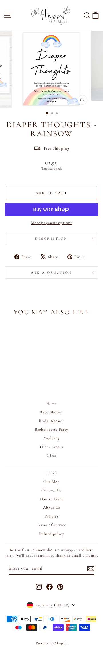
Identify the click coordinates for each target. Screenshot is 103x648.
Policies (52, 516)
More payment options (51, 222)
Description (51, 239)
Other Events (51, 446)
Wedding (51, 438)
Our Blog (51, 481)
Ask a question (51, 272)
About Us (51, 507)
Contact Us (51, 490)
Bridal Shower (51, 420)
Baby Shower (51, 412)
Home (51, 403)
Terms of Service (51, 524)
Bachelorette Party (51, 429)
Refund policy (51, 533)
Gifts (51, 455)
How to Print (51, 499)
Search (51, 473)
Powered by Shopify (51, 643)
